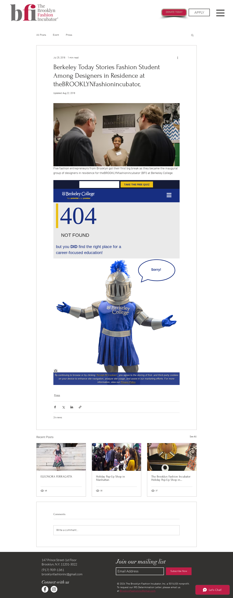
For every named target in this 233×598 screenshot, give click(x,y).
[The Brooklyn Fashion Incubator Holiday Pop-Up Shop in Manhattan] (171, 457)
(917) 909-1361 (53, 570)
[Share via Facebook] (55, 407)
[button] (220, 13)
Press (69, 35)
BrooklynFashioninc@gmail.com (138, 591)
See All (193, 436)
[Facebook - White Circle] (45, 589)
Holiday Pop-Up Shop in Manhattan (110, 478)
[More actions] (178, 58)
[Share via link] (80, 407)
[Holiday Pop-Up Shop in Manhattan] (116, 457)
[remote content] (116, 282)
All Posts (41, 35)
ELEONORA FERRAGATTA (56, 476)
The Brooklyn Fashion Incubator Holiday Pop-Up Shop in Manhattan (171, 478)
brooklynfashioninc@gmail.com (62, 574)
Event (56, 35)
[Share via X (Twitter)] (63, 407)
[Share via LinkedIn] (71, 407)
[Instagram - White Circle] (54, 589)
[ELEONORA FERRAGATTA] (61, 457)
